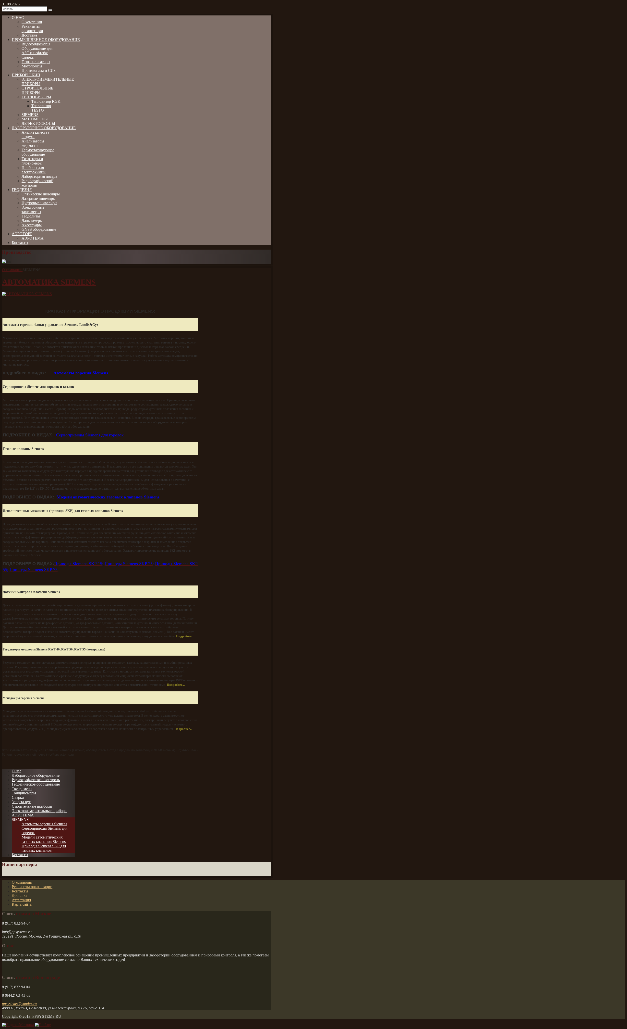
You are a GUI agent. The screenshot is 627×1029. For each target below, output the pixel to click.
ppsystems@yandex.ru (19, 1004)
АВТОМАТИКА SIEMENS (49, 282)
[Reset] (50, 10)
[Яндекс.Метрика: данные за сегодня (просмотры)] (18, 1025)
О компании (12, 270)
